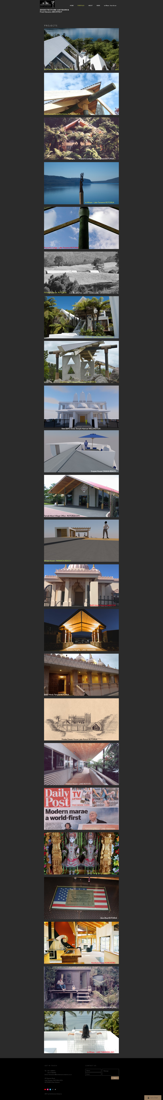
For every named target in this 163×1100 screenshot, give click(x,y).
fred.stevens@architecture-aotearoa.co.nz (60, 1074)
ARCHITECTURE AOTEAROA (54, 10)
